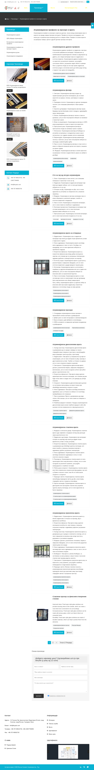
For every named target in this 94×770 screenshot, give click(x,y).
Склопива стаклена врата (60, 410)
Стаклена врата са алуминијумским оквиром (64, 499)
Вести (53, 8)
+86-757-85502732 (16, 188)
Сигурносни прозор (58, 628)
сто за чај (55, 219)
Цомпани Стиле (11, 748)
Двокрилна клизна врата (59, 413)
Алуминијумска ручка (13, 52)
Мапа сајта (52, 734)
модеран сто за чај (78, 219)
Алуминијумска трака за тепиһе (16, 110)
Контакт (8, 715)
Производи (38, 8)
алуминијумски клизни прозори (61, 327)
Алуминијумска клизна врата (60, 580)
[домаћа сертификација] (68, 752)
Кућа (25, 8)
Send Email (58, 80)
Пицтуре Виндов (76, 625)
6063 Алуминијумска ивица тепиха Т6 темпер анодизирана (16, 86)
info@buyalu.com (11, 2)
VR (86, 8)
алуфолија (73, 158)
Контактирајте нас (71, 8)
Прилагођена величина (78, 327)
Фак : (6, 732)
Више (9, 90)
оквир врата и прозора (59, 76)
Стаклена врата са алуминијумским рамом (64, 496)
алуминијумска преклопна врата (61, 577)
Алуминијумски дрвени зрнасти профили (64, 73)
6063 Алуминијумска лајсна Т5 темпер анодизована (16, 160)
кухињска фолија (57, 161)
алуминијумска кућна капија (60, 158)
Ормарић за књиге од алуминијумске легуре (13, 135)
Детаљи (69, 80)
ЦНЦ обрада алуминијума (14, 38)
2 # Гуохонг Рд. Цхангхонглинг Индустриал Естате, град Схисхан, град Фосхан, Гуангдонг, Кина (27, 721)
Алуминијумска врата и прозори (76, 76)
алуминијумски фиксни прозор (61, 625)
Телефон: (8, 729)
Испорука (52, 720)
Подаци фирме (11, 745)
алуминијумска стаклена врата (61, 493)
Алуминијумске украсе (13, 35)
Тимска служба (53, 723)
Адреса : (7, 720)
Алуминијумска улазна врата (60, 290)
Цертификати (53, 730)
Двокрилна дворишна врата (76, 410)
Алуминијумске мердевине (15, 56)
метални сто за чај (66, 219)
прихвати (38, 696)
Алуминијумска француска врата (61, 296)
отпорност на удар (58, 330)
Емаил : (7, 725)
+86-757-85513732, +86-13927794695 (30, 2)
